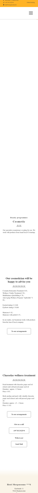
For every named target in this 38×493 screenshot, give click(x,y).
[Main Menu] (30, 13)
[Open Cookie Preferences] (3, 490)
